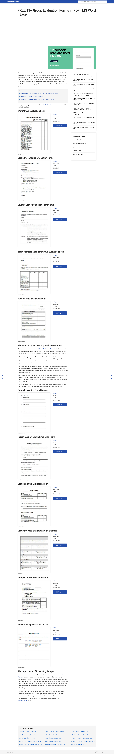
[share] (11, 377)
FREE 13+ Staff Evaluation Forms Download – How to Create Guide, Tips (83, 75)
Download (59, 125)
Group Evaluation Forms (46, 349)
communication (22, 700)
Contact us (10, 752)
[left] (3, 377)
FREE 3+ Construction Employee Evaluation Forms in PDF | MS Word (82, 108)
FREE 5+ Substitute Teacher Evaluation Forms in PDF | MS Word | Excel (83, 94)
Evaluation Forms (26, 7)
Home (19, 7)
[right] (111, 377)
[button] (84, 158)
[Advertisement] (57, 31)
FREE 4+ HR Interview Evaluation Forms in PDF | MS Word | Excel (84, 99)
